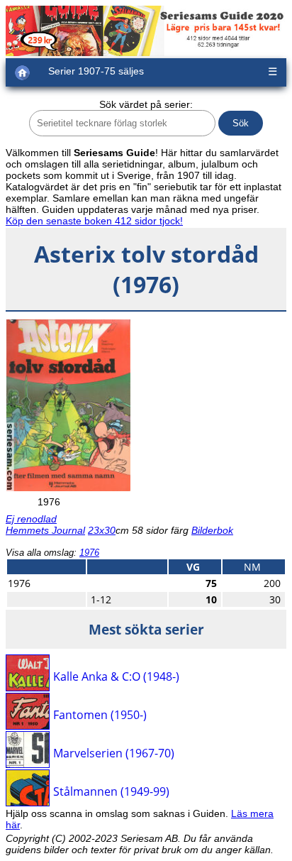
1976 (89, 552)
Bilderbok (212, 530)
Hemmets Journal (45, 530)
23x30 (102, 530)
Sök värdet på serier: (146, 104)
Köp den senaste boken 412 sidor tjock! (94, 220)
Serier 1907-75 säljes (96, 71)
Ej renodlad (31, 519)
